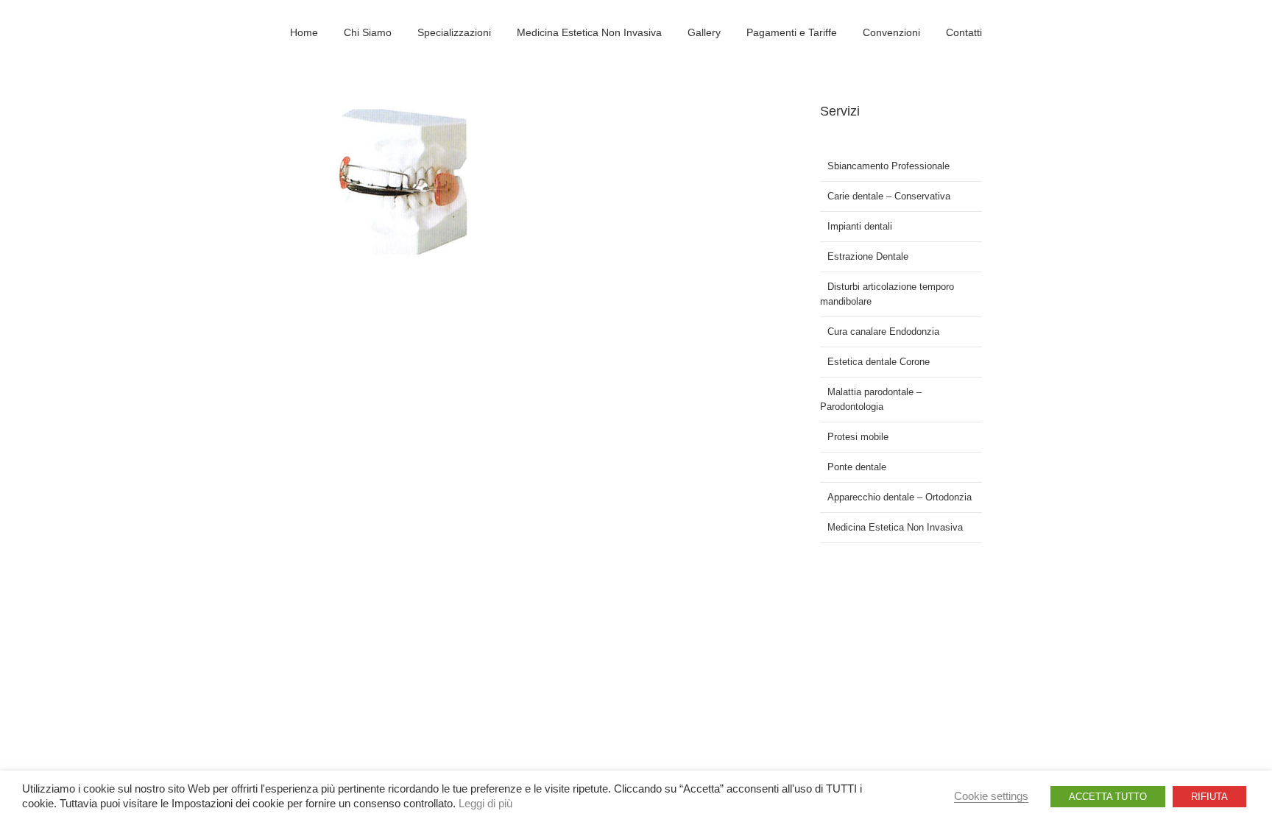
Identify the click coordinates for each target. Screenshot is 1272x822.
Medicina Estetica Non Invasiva (589, 32)
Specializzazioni (454, 32)
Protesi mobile (857, 436)
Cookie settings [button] (991, 796)
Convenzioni (891, 32)
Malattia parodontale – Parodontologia (871, 399)
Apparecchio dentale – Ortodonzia (899, 497)
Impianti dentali (859, 226)
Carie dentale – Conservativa (888, 196)
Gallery (704, 32)
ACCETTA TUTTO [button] (1108, 796)
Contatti (964, 32)
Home (304, 32)
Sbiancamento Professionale (888, 165)
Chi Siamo (368, 32)
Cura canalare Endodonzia (883, 331)
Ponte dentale (856, 466)
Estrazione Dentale (867, 256)
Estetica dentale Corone (878, 361)
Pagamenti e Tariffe (791, 32)
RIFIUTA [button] (1209, 796)
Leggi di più (485, 803)
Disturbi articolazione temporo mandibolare (887, 294)
